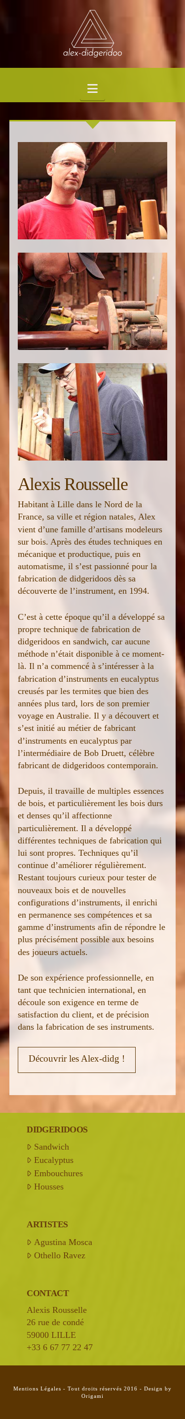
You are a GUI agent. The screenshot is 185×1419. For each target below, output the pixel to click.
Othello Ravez (59, 1255)
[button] (92, 89)
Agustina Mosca (63, 1242)
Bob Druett (104, 753)
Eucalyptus (53, 1160)
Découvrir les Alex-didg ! (77, 1058)
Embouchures (58, 1173)
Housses (48, 1186)
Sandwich (51, 1147)
